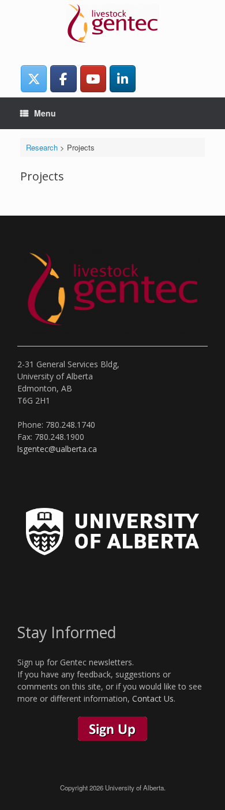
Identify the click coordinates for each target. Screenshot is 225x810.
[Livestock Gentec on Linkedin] (123, 78)
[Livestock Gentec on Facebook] (63, 78)
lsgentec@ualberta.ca (57, 448)
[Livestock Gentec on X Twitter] (34, 78)
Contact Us (153, 698)
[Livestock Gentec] (112, 25)
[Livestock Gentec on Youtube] (93, 78)
